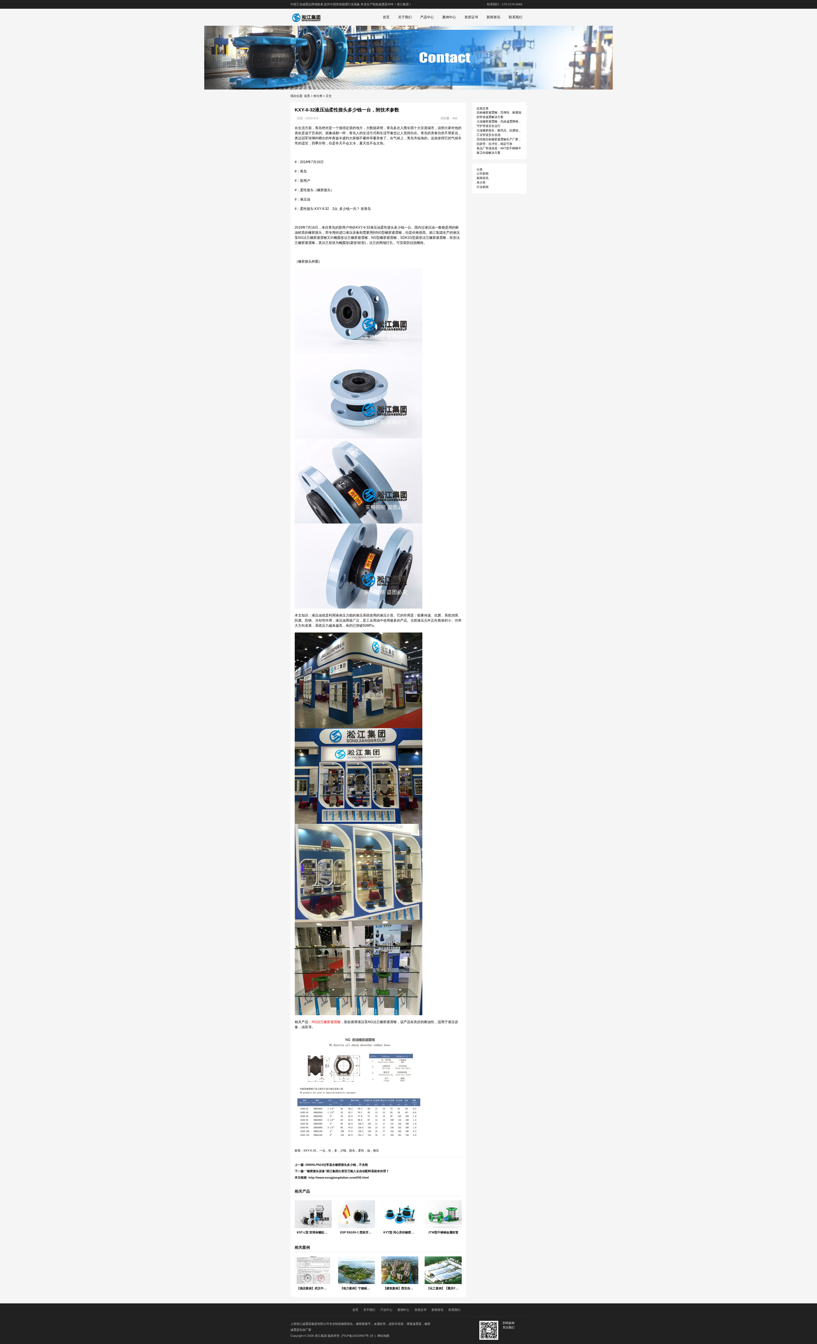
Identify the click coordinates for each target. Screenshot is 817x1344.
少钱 (343, 1150)
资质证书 (471, 17)
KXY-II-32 (310, 1150)
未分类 (317, 96)
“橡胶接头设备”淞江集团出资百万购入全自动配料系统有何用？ (347, 1171)
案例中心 (449, 17)
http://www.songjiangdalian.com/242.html (339, 1177)
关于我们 (405, 17)
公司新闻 (482, 173)
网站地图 (383, 1335)
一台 (322, 1150)
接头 (352, 1150)
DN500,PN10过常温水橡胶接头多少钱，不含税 (337, 1164)
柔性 (361, 1150)
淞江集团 (321, 1335)
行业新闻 (482, 187)
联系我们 (515, 17)
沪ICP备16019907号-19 (357, 1335)
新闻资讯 (493, 17)
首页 (386, 17)
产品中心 (427, 17)
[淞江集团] (306, 17)
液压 (376, 1150)
